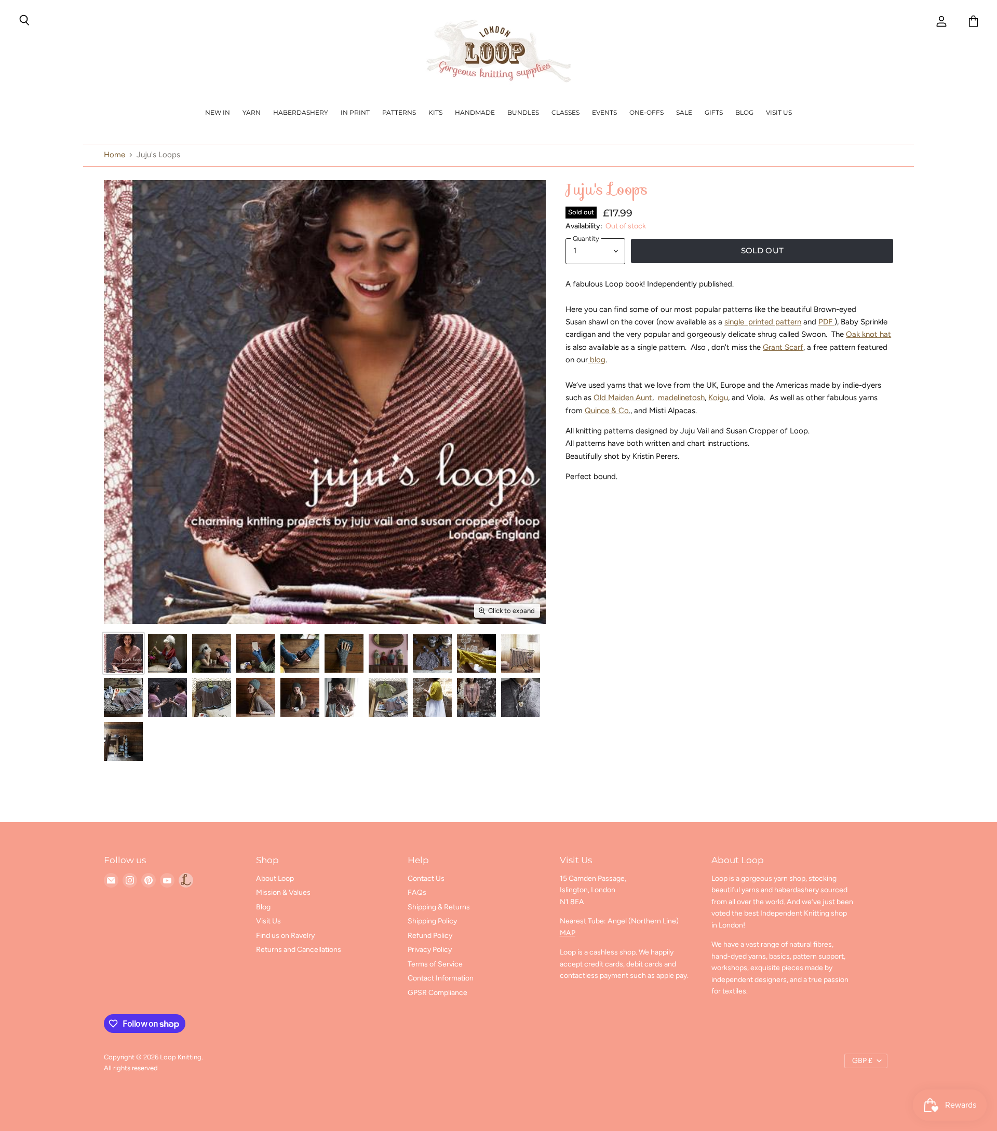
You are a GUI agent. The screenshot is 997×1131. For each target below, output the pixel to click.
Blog (744, 112)
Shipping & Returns (439, 907)
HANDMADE (475, 112)
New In (217, 112)
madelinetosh (681, 397)
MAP (567, 933)
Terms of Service (435, 964)
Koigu (718, 397)
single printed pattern (762, 321)
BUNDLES (523, 112)
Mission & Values (283, 892)
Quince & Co (607, 410)
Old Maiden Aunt (623, 397)
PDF (826, 321)
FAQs (417, 892)
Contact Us (426, 878)
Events (604, 112)
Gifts (714, 112)
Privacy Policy (430, 949)
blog (596, 359)
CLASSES (565, 112)
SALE (684, 112)
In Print (355, 112)
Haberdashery (300, 112)
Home (114, 155)
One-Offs (646, 112)
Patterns (399, 112)
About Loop (275, 878)
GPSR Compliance (437, 992)
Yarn (251, 112)
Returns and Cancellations (298, 949)
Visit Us (779, 112)
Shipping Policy (432, 921)
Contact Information (441, 978)
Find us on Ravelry (285, 935)
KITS (435, 112)
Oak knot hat (868, 334)
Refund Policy (430, 935)
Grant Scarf (783, 347)
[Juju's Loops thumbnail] (123, 653)
